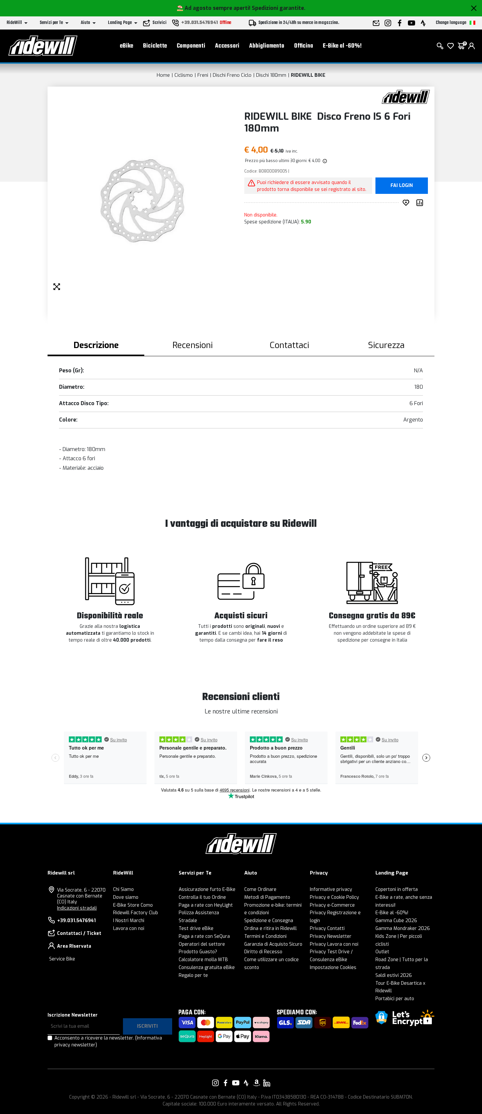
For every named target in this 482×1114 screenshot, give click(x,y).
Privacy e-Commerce (332, 905)
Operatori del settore (202, 944)
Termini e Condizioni (265, 936)
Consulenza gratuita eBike (207, 967)
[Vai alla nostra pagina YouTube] (236, 1083)
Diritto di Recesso (263, 952)
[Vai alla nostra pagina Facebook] (226, 1083)
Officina (303, 46)
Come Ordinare (260, 889)
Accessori (227, 46)
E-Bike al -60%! (342, 46)
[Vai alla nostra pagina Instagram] (215, 1083)
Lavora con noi (128, 928)
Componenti (191, 46)
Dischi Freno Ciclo (232, 75)
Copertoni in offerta (396, 889)
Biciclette (155, 46)
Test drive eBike (196, 928)
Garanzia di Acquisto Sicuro (273, 944)
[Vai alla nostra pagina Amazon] (256, 1083)
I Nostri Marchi (128, 921)
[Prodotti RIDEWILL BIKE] (405, 96)
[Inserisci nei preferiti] (407, 203)
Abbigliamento (266, 46)
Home (163, 75)
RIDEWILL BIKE (308, 75)
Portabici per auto (394, 999)
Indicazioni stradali (77, 908)
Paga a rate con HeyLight (206, 905)
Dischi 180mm (271, 75)
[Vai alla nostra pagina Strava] (246, 1083)
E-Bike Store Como (133, 905)
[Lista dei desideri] (450, 46)
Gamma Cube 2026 (396, 921)
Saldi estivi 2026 (393, 975)
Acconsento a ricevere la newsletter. (108, 1041)
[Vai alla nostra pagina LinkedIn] (267, 1083)
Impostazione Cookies (333, 967)
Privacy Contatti (327, 928)
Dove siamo (125, 897)
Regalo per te (193, 975)
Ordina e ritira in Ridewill (270, 928)
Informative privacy (331, 889)
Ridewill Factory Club (135, 913)
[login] (471, 46)
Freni (202, 75)
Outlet (382, 952)
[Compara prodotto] (421, 203)
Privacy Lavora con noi (334, 944)
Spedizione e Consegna (268, 921)
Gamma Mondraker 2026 (402, 928)
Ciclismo (183, 75)
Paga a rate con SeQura (204, 936)
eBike (126, 46)
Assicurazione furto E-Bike (207, 889)
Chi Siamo (123, 889)
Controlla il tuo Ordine (202, 897)
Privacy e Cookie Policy (334, 897)
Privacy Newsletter (330, 936)
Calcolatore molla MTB (203, 960)
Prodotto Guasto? (198, 952)
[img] (324, 160)
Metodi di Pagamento (267, 897)
